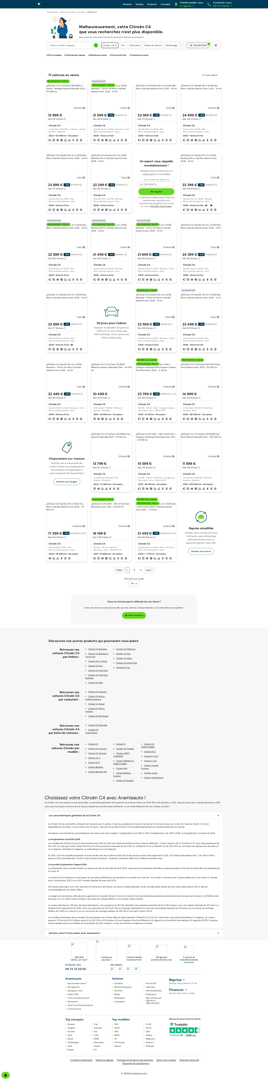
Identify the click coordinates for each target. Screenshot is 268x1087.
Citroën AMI (121, 768)
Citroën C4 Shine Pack (126, 663)
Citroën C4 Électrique (98, 716)
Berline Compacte (123, 987)
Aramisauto (52, 12)
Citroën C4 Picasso (125, 748)
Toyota (97, 1046)
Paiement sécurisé (189, 1060)
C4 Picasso (119, 1042)
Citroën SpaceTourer (153, 777)
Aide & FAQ (73, 994)
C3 (115, 1038)
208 (116, 1024)
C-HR (148, 1024)
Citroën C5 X (94, 762)
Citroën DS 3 (150, 751)
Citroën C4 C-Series (97, 661)
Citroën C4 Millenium (126, 649)
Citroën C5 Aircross (97, 748)
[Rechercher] (96, 45)
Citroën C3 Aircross (97, 753)
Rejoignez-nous (75, 990)
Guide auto (151, 994)
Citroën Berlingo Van (97, 771)
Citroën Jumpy (151, 773)
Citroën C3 (93, 744)
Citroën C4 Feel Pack (98, 670)
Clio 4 (148, 1028)
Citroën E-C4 (150, 761)
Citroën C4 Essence (97, 691)
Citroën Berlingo (95, 767)
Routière (118, 990)
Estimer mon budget (66, 481)
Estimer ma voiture (201, 551)
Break (117, 994)
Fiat (96, 1024)
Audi (70, 1046)
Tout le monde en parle (78, 998)
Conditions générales (81, 1060)
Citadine (118, 983)
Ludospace (119, 1001)
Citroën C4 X (94, 758)
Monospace (119, 998)
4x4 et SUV (151, 983)
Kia (95, 1031)
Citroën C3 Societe (125, 780)
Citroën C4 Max (95, 682)
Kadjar (149, 1035)
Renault (71, 1024)
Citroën (71, 1031)
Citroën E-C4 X (151, 756)
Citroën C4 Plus (123, 653)
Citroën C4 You (123, 667)
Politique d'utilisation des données (135, 1060)
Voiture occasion (68, 12)
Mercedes (98, 1042)
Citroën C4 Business (97, 649)
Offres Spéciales (154, 990)
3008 (117, 1035)
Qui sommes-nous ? (77, 983)
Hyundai (98, 1028)
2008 (117, 1028)
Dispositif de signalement (135, 1063)
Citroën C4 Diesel (96, 704)
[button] (116, 45)
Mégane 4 (150, 1038)
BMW (96, 1038)
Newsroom (73, 1001)
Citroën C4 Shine (124, 658)
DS (95, 1049)
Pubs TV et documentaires (80, 1005)
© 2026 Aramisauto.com (134, 1073)
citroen (81, 12)
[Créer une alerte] (5, 1075)
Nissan (71, 1049)
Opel (70, 1035)
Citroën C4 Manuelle (97, 725)
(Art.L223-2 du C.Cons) (161, 206)
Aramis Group (74, 1009)
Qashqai (150, 1046)
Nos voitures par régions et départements (154, 1000)
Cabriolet (150, 987)
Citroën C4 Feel (95, 666)
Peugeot (71, 1028)
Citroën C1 (121, 744)
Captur (117, 1046)
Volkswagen (73, 1042)
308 (116, 1031)
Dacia (70, 1038)
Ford (96, 1035)
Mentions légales (104, 1060)
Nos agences (74, 987)
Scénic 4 (150, 1042)
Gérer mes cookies (166, 1060)
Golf (148, 1031)
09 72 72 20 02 (75, 969)
